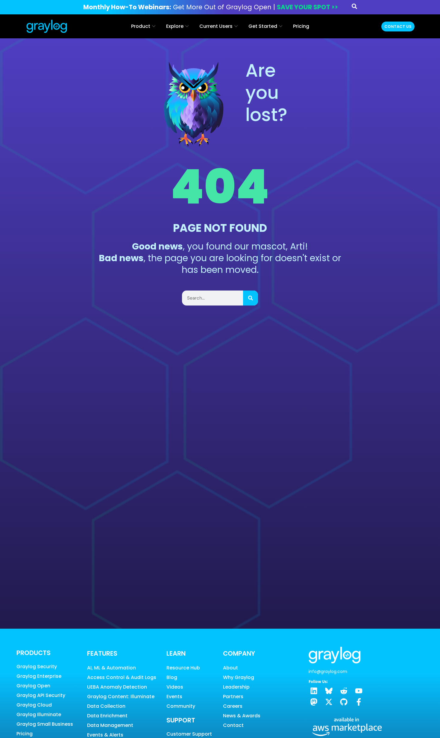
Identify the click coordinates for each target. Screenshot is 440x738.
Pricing (301, 26)
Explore (174, 26)
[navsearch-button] (354, 7)
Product (140, 26)
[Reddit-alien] (344, 691)
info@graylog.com (328, 672)
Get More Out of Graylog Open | (210, 7)
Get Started (262, 26)
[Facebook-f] (358, 702)
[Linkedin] (314, 691)
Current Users (216, 26)
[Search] (250, 298)
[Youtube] (358, 691)
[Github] (344, 702)
